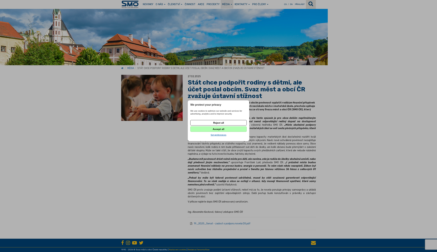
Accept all (218, 129)
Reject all (218, 122)
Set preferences (218, 135)
